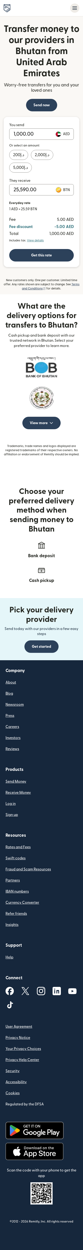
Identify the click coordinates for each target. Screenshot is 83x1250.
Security (13, 1071)
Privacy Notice (18, 1038)
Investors (13, 738)
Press (10, 716)
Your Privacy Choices (23, 1049)
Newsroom (15, 704)
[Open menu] (74, 8)
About (11, 682)
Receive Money (18, 792)
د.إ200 (18, 155)
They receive (19, 180)
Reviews (12, 749)
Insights (12, 925)
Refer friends (16, 913)
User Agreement (19, 1026)
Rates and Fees (18, 847)
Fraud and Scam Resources (28, 869)
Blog (9, 693)
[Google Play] (35, 1130)
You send (16, 125)
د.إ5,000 (20, 168)
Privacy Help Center (22, 1060)
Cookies (13, 1093)
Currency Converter (22, 902)
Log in (11, 804)
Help (9, 957)
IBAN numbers (17, 891)
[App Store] (34, 1151)
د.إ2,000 (42, 155)
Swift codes (16, 858)
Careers (12, 727)
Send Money (16, 781)
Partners (13, 880)
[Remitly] (7, 8)
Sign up (12, 815)
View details (35, 240)
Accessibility (16, 1082)
